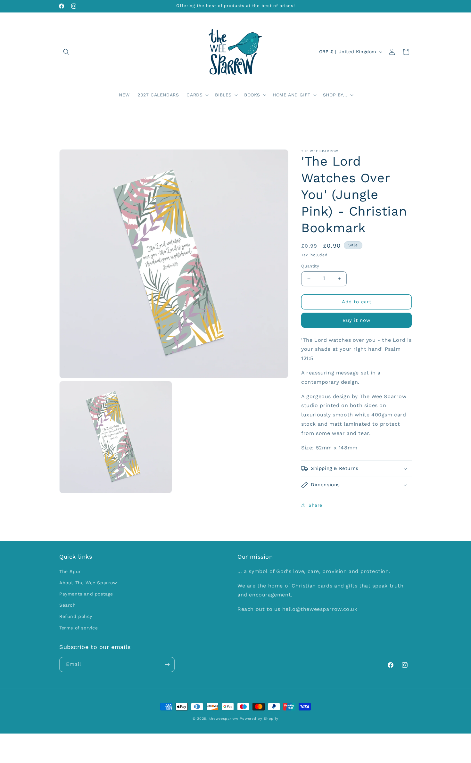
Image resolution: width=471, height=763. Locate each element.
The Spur (70, 571)
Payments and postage (86, 593)
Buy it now (357, 320)
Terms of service (78, 627)
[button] (66, 52)
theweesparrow (223, 719)
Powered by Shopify (259, 719)
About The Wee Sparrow (88, 582)
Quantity (310, 266)
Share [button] (315, 505)
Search (67, 605)
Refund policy (75, 616)
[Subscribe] (167, 664)
